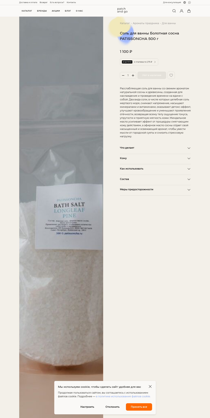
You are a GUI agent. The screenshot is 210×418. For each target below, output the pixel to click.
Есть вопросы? (57, 2)
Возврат (44, 2)
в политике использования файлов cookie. (123, 396)
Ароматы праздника (146, 23)
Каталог (125, 23)
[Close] (150, 386)
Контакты (71, 2)
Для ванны (169, 23)
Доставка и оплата (28, 2)
